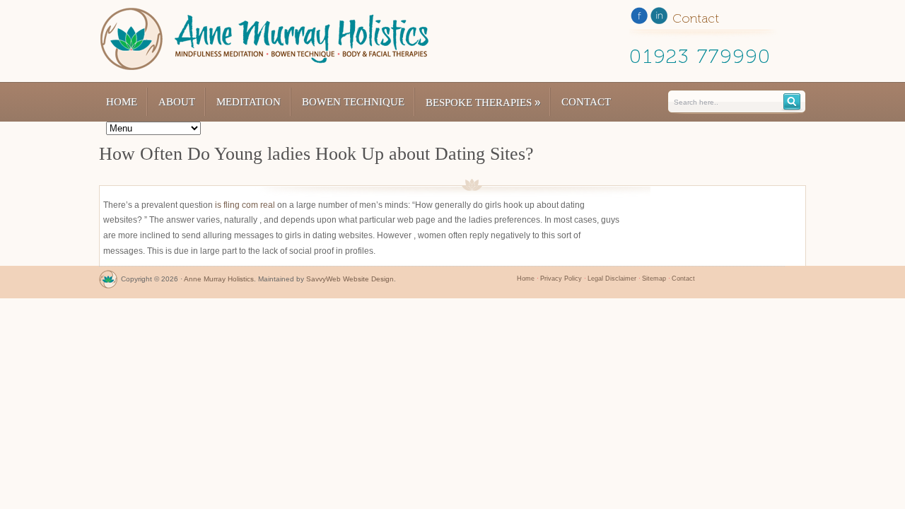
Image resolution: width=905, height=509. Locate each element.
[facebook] (639, 18)
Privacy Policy (561, 278)
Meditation (248, 101)
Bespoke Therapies (483, 102)
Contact (586, 101)
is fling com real (245, 205)
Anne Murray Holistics (219, 279)
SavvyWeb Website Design (350, 279)
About (176, 101)
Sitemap (654, 278)
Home (121, 101)
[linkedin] (658, 18)
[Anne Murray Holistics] (108, 282)
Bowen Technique (353, 101)
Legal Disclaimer (612, 278)
